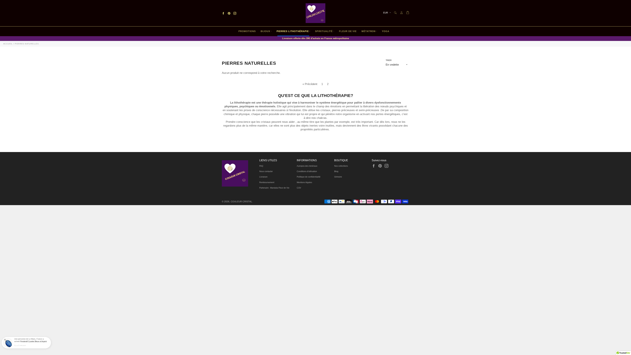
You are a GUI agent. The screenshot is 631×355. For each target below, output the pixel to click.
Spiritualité (324, 31)
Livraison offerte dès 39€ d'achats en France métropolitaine (315, 38)
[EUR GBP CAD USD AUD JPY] (387, 13)
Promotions (247, 31)
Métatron (368, 31)
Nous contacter (266, 171)
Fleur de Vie (348, 31)
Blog (336, 171)
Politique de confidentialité (308, 177)
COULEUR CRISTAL (241, 201)
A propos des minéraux (307, 166)
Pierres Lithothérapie (293, 31)
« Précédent (310, 84)
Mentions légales (304, 182)
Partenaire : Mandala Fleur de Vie (274, 188)
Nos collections (341, 166)
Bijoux (265, 31)
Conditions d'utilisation (307, 171)
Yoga (385, 31)
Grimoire (338, 177)
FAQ (261, 166)
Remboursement (266, 182)
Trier (389, 60)
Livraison (263, 177)
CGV (299, 188)
